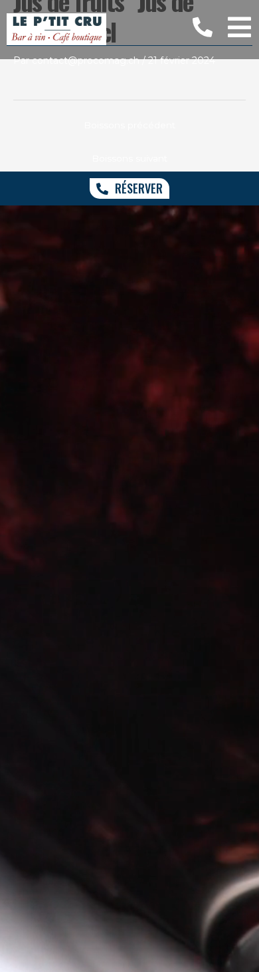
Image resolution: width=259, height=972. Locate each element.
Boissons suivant (129, 158)
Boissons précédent (129, 125)
